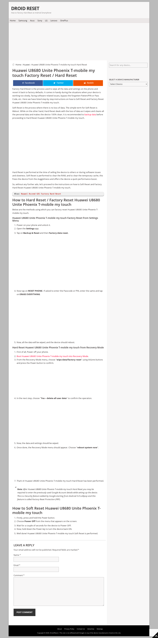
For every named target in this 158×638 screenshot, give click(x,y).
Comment (19, 575)
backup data (90, 114)
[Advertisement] (79, 41)
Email (17, 565)
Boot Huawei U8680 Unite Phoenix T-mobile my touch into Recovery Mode (52, 356)
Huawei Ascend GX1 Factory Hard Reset (41, 194)
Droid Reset (25, 8)
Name (17, 555)
